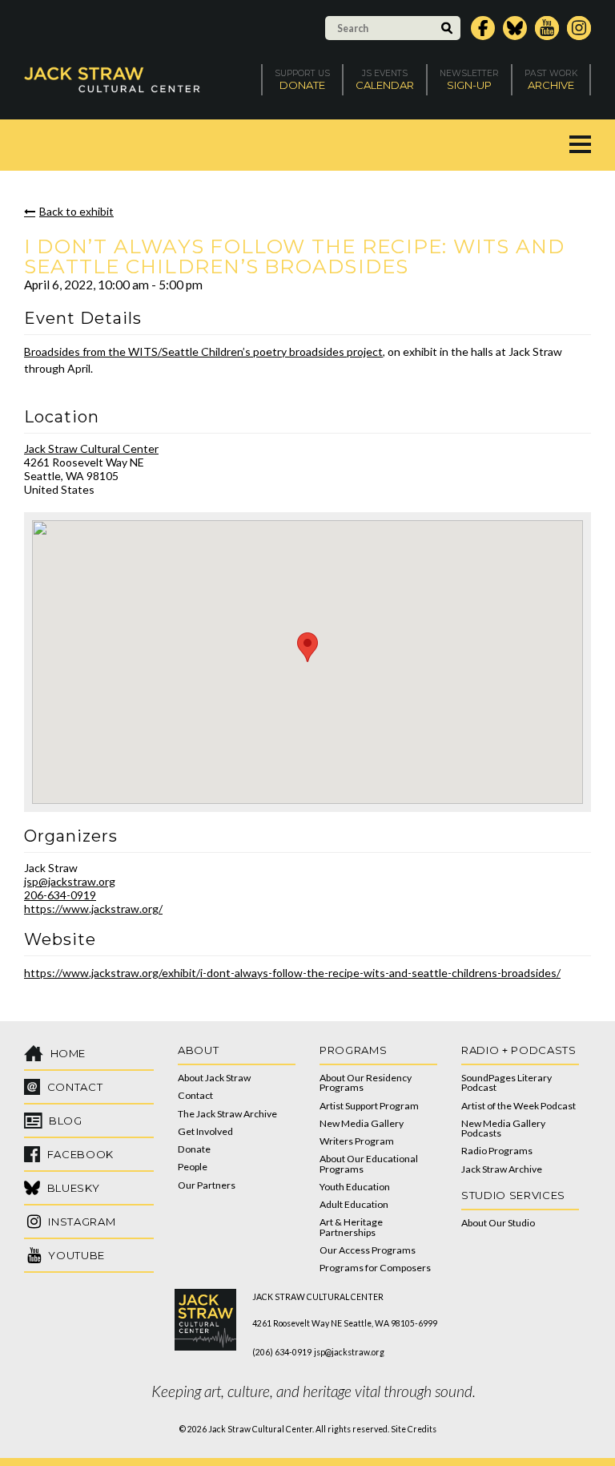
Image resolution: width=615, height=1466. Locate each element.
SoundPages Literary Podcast (506, 1082)
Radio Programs (497, 1151)
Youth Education (355, 1187)
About (198, 1050)
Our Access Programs (368, 1250)
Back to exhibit (76, 211)
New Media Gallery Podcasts (503, 1128)
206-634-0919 (60, 895)
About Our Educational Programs (369, 1163)
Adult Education (354, 1204)
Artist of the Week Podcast (518, 1106)
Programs (353, 1050)
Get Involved (205, 1131)
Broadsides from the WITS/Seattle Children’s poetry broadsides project (203, 351)
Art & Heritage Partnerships (351, 1227)
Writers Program (357, 1141)
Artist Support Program (369, 1106)
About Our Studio (498, 1223)
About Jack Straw (214, 1078)
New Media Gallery (362, 1123)
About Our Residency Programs (366, 1082)
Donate (194, 1149)
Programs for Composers (375, 1268)
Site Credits (413, 1429)
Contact (195, 1095)
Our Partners (206, 1185)
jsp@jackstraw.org (69, 881)
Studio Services (513, 1195)
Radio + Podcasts (519, 1050)
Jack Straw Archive (501, 1169)
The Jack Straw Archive (227, 1114)
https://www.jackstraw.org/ (93, 908)
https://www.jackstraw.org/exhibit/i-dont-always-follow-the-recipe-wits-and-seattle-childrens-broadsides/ (292, 972)
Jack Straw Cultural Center (91, 448)
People (192, 1167)
